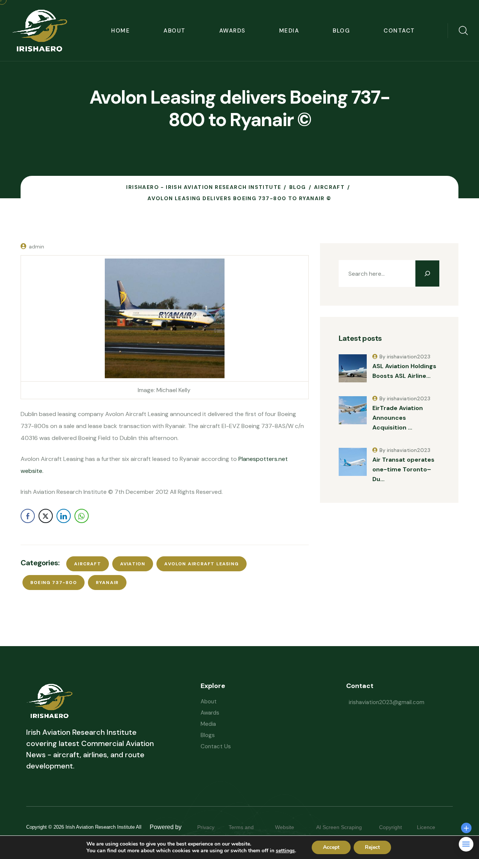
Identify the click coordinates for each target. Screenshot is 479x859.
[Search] (427, 273)
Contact (399, 30)
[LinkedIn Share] (64, 516)
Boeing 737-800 (53, 583)
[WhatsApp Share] (81, 516)
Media (289, 30)
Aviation (133, 564)
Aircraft (87, 564)
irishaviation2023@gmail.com (386, 702)
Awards (232, 30)
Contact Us (216, 746)
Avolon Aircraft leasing (201, 564)
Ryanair (107, 583)
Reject (372, 847)
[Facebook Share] (28, 516)
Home (120, 30)
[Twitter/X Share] (46, 516)
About (175, 30)
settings (285, 850)
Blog (341, 30)
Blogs (208, 735)
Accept (331, 847)
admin (36, 246)
